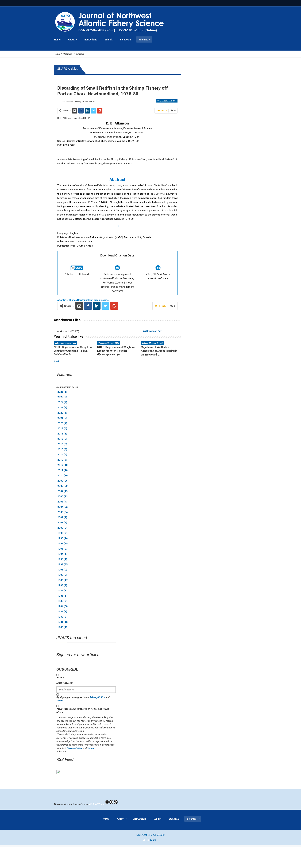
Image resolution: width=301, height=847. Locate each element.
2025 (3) (62, 397)
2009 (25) (63, 480)
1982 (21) (63, 616)
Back (56, 361)
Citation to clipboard (77, 274)
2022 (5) (62, 412)
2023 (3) (62, 407)
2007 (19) (63, 491)
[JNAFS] (109, 22)
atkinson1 (63, 331)
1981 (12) (63, 621)
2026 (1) (62, 391)
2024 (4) (62, 402)
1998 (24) (63, 538)
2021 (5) (62, 417)
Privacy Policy (97, 697)
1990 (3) (62, 574)
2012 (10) (63, 465)
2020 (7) (62, 423)
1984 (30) (63, 606)
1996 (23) (63, 548)
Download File (154, 331)
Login (153, 839)
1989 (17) (63, 580)
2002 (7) (62, 517)
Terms (59, 700)
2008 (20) (63, 485)
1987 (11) (63, 590)
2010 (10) (63, 475)
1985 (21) (63, 601)
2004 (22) (63, 506)
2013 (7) (62, 459)
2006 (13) (63, 496)
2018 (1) (62, 433)
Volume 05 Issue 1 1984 (166, 101)
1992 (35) (63, 564)
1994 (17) (63, 553)
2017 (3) (62, 438)
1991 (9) (62, 569)
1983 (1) (62, 611)
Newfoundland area (88, 300)
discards (104, 300)
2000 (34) (63, 527)
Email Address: (64, 682)
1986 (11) (63, 595)
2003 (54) (63, 512)
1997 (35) (63, 543)
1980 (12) (63, 627)
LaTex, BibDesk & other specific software (158, 276)
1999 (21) (63, 533)
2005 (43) (63, 501)
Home (57, 53)
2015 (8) (62, 449)
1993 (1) (62, 559)
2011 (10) (63, 470)
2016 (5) (62, 444)
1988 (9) (62, 585)
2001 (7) (62, 522)
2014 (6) (62, 454)
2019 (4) (62, 428)
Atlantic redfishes (67, 300)
